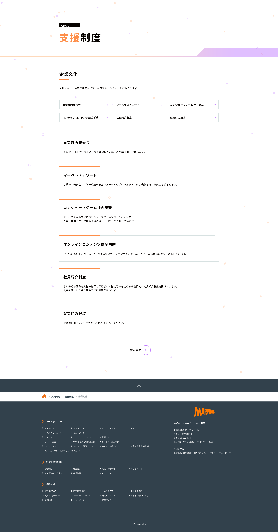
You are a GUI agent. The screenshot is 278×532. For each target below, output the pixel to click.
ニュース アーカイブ (82, 437)
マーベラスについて (82, 496)
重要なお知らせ (108, 437)
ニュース (48, 437)
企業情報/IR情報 (54, 462)
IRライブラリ (136, 469)
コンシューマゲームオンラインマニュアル (62, 451)
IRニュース (106, 473)
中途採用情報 (136, 491)
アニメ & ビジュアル (53, 433)
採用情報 (55, 396)
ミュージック (79, 433)
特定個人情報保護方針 (140, 446)
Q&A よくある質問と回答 (84, 442)
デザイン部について (139, 496)
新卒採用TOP (50, 491)
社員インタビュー (52, 496)
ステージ (134, 428)
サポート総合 (50, 442)
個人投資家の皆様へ (53, 473)
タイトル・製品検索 (110, 442)
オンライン (49, 428)
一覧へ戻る (134, 350)
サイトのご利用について (83, 446)
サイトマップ (50, 446)
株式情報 (77, 473)
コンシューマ (79, 428)
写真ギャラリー (108, 500)
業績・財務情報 (108, 469)
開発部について (108, 496)
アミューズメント (109, 428)
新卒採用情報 (79, 491)
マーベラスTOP (54, 421)
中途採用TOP (107, 491)
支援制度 (69, 396)
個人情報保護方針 (109, 446)
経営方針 (77, 469)
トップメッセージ (81, 500)
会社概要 (48, 469)
